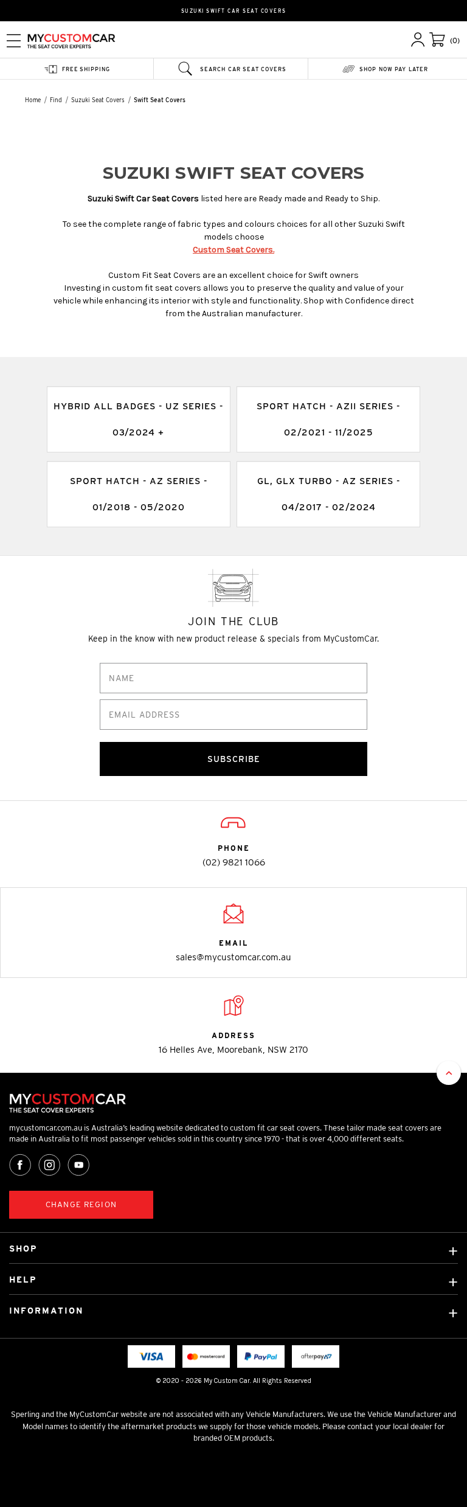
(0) (455, 40)
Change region (81, 1204)
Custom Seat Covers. (233, 249)
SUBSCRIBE (233, 759)
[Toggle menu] (14, 40)
